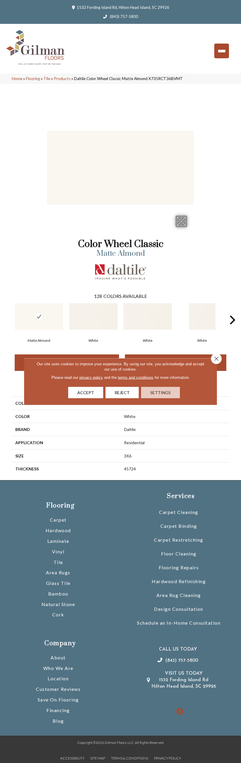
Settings (160, 392)
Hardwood (58, 530)
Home (17, 78)
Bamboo (58, 593)
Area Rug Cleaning (178, 595)
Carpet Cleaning (178, 512)
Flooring (33, 78)
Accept (85, 392)
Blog (58, 721)
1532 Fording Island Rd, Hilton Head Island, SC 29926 (123, 7)
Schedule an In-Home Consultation (178, 623)
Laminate (58, 541)
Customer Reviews (58, 689)
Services (181, 496)
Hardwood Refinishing (179, 581)
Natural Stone (58, 604)
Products (62, 78)
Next (232, 311)
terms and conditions (135, 377)
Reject (122, 392)
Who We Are (58, 668)
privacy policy (91, 377)
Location (58, 678)
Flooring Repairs (179, 567)
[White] (93, 316)
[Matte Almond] (39, 316)
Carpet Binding (178, 526)
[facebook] (180, 711)
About (58, 657)
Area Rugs (58, 572)
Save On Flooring (58, 699)
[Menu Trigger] (221, 51)
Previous (8, 311)
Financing (58, 710)
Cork (58, 614)
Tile (46, 78)
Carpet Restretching (178, 540)
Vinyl (58, 551)
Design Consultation (178, 609)
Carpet (58, 520)
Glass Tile (58, 583)
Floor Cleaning (179, 553)
